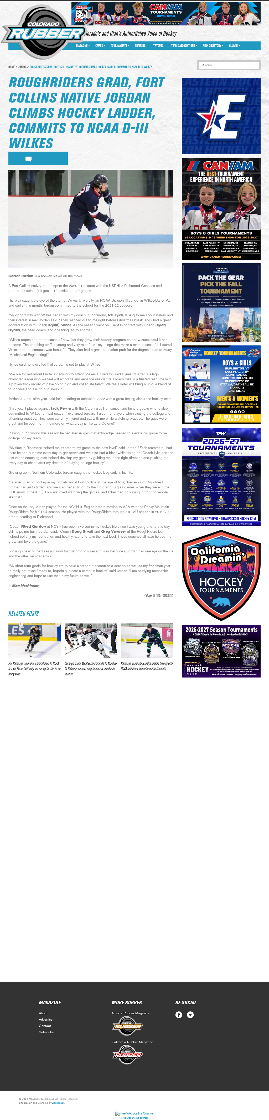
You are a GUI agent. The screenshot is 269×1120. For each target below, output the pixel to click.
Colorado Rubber (44, 32)
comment (28, 158)
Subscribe (46, 1032)
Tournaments (119, 45)
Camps (99, 45)
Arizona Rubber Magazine (130, 1013)
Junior (22, 67)
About (43, 1013)
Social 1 (190, 1014)
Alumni (233, 45)
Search (209, 65)
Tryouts (158, 45)
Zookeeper (58, 1103)
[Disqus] (90, 758)
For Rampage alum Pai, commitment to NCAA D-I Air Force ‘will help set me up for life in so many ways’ (34, 669)
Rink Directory (212, 45)
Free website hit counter (134, 1118)
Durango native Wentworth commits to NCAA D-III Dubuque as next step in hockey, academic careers (91, 669)
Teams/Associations (183, 45)
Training (140, 45)
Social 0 (178, 1014)
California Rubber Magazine (132, 1042)
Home (11, 67)
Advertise (46, 1019)
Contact (45, 1026)
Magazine (81, 45)
